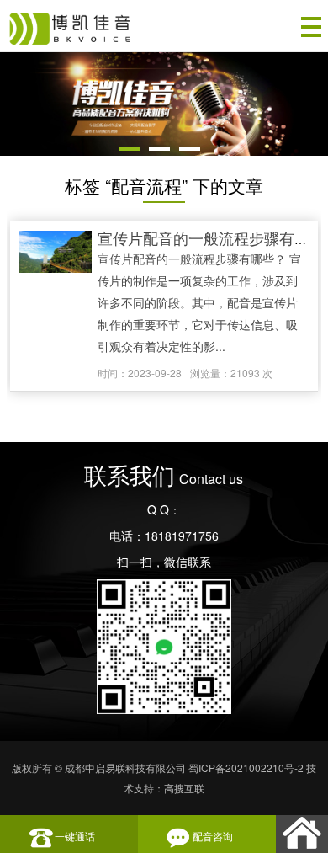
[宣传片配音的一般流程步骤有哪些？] (55, 253)
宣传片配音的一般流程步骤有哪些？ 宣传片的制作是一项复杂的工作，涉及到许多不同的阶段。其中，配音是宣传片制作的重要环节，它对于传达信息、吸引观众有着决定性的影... (199, 302)
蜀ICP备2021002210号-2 (246, 767)
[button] (129, 149)
